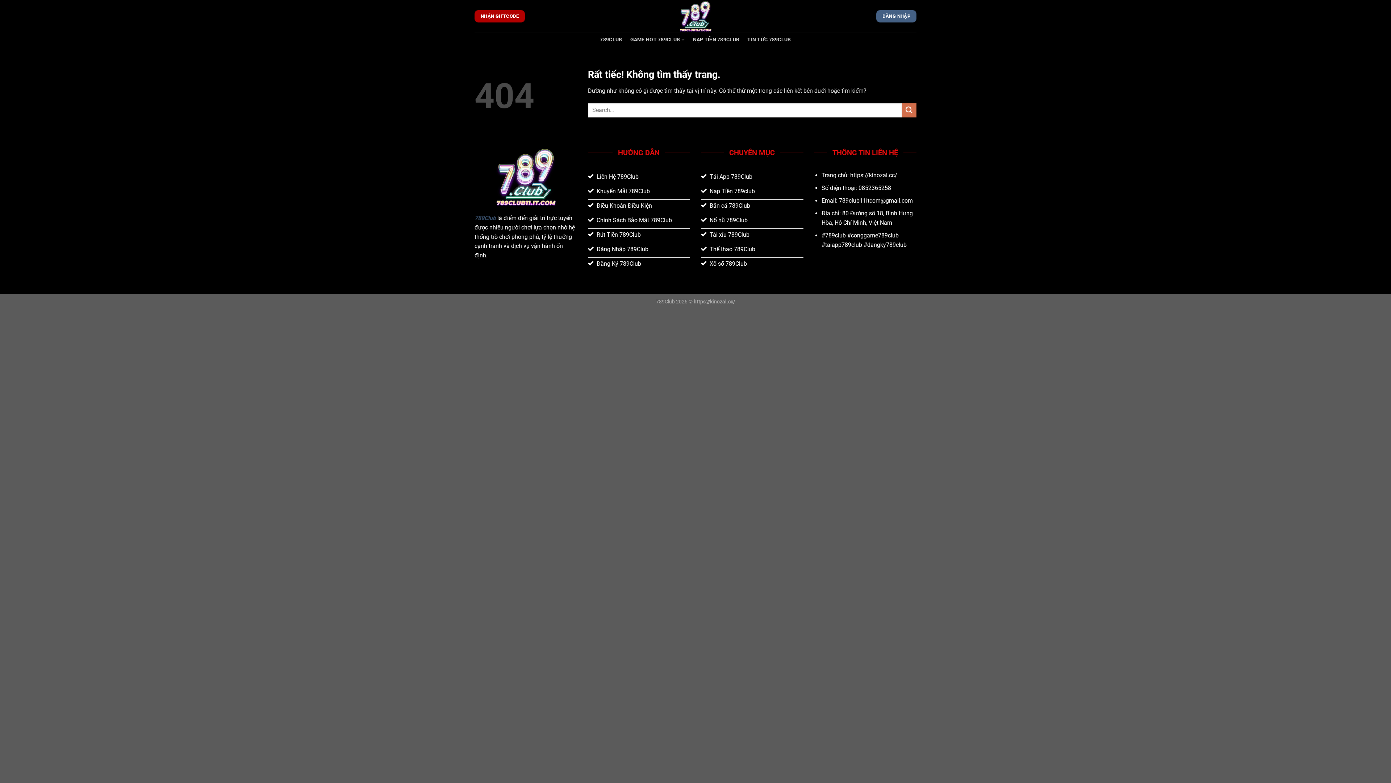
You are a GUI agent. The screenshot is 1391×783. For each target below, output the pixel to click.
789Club (611, 40)
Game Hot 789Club (655, 40)
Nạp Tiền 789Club (716, 40)
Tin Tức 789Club (769, 40)
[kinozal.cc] (695, 16)
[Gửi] (909, 110)
